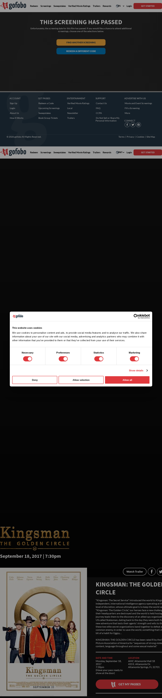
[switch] (63, 358)
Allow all (127, 380)
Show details (136, 370)
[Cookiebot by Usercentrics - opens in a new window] (136, 316)
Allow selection (81, 380)
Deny (35, 380)
